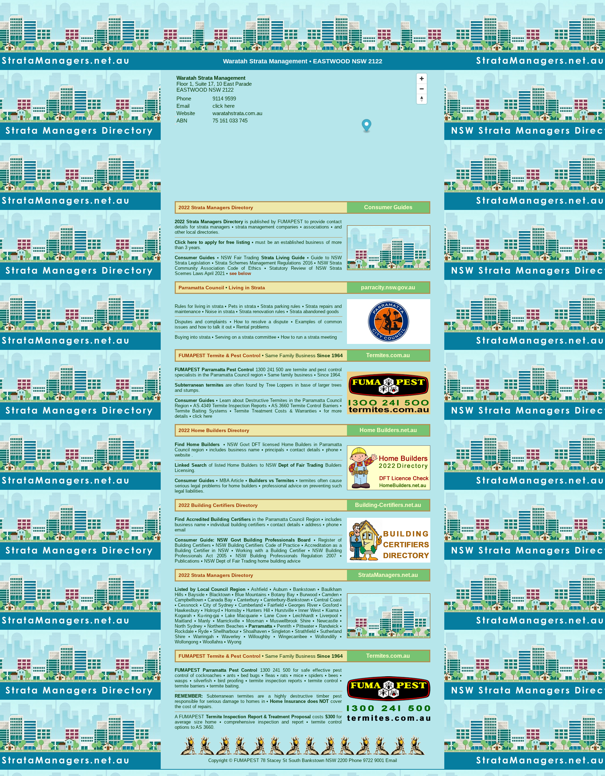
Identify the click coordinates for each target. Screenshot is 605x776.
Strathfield (305, 631)
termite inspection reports (275, 680)
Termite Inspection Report (234, 716)
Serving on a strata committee (245, 337)
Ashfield (259, 589)
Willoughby (259, 636)
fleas (270, 675)
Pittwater (305, 626)
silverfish (203, 680)
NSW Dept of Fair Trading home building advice (252, 561)
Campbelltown (189, 599)
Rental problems (252, 327)
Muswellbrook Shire (290, 620)
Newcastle (327, 620)
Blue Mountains (250, 594)
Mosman (255, 620)
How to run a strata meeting (309, 337)
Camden (330, 594)
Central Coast (328, 599)
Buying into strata (192, 337)
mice (298, 675)
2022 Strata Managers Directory (210, 221)
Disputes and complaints (201, 321)
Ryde (203, 631)
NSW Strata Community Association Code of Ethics (258, 265)
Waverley (231, 636)
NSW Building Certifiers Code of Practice (258, 545)
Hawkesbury (187, 610)
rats (284, 675)
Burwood (308, 594)
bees (333, 675)
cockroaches (209, 675)
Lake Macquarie (241, 615)
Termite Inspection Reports (239, 405)
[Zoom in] (422, 78)
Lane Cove (275, 615)
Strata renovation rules (262, 311)
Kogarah (183, 615)
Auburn (280, 589)
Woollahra (213, 641)
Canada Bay (220, 599)
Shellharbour (225, 631)
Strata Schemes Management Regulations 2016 (264, 263)
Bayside (196, 594)
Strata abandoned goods (314, 311)
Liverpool (329, 615)
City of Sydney (218, 605)
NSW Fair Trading (262, 257)
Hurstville (284, 610)
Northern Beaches (225, 626)
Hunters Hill (258, 610)
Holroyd (212, 610)
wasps (181, 680)
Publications (187, 561)
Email (391, 760)
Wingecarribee (292, 636)
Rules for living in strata (199, 306)
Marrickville (228, 620)
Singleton (280, 631)
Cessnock (188, 605)
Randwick (329, 626)
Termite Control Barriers (314, 405)
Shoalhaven (255, 631)
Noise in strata (220, 311)
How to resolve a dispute (261, 321)
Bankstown (304, 589)
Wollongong (186, 641)
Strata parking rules (280, 306)
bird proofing (230, 680)
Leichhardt (303, 615)
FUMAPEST (290, 221)
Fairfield (275, 605)
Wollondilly (326, 636)
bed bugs (250, 675)
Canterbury (248, 599)
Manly (204, 620)
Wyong (234, 641)
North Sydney (188, 626)
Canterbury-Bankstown (287, 599)
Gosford (330, 605)
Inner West (309, 610)
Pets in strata (242, 306)
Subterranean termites (230, 696)
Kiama (332, 610)
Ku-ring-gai (208, 615)
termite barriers (190, 686)
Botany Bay (283, 594)
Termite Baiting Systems (201, 411)
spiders (315, 675)
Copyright (218, 760)
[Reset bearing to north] (422, 99)
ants (231, 675)
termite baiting (224, 686)
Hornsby (233, 610)
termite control (323, 680)
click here (202, 416)
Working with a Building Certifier (270, 550)
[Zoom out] (422, 89)
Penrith (284, 626)
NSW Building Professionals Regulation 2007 (286, 555)
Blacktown (219, 594)
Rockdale (184, 631)
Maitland (183, 620)
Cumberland (250, 605)
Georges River (302, 605)
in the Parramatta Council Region (247, 519)
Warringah (203, 636)
